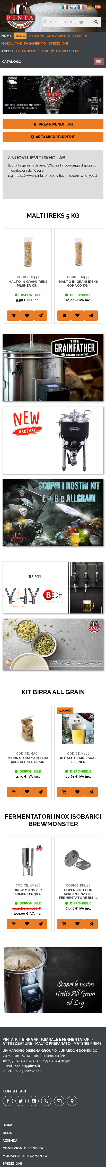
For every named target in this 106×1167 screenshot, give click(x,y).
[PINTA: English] (73, 9)
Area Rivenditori (55, 124)
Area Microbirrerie (55, 137)
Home (6, 36)
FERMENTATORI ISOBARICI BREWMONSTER (37, 181)
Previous (9, 282)
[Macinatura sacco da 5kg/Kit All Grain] (28, 743)
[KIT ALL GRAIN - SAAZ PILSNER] (78, 743)
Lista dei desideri (32, 51)
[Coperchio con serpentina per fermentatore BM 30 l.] (78, 875)
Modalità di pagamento (23, 43)
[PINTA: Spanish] (98, 9)
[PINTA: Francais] (81, 9)
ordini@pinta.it (27, 1066)
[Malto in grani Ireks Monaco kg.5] (78, 267)
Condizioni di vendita (67, 36)
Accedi (7, 51)
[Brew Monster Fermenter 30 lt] (28, 875)
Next (97, 282)
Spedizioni (58, 43)
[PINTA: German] (89, 9)
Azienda (36, 36)
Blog (20, 36)
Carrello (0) (67, 51)
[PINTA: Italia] (65, 9)
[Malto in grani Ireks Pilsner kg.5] (28, 267)
